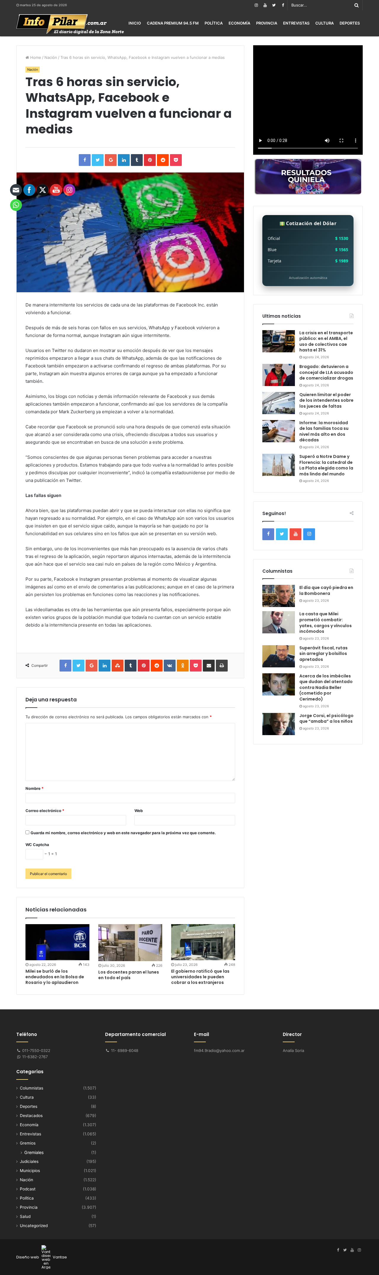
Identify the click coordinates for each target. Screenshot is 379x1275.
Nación (50, 57)
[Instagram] (256, 5)
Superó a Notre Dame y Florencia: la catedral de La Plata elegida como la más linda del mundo (326, 465)
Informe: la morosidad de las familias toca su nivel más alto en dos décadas (324, 431)
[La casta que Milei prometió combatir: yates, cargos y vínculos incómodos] (278, 622)
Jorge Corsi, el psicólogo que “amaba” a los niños (326, 718)
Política (214, 23)
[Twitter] (273, 5)
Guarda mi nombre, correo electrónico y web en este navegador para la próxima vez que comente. (123, 832)
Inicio (135, 23)
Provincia (266, 23)
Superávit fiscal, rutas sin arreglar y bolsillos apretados (323, 653)
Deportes (350, 23)
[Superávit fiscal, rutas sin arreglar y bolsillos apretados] (278, 656)
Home (35, 57)
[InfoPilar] (70, 24)
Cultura (324, 23)
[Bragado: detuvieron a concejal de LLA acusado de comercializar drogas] (278, 375)
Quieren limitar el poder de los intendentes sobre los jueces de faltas (326, 400)
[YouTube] (265, 5)
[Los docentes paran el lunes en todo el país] (130, 942)
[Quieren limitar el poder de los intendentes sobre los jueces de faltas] (278, 403)
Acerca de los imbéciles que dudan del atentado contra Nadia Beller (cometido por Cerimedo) (326, 687)
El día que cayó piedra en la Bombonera (326, 590)
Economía (239, 23)
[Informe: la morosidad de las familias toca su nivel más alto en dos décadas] (278, 431)
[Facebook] (282, 5)
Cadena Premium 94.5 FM (173, 23)
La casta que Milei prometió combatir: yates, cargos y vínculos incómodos (325, 622)
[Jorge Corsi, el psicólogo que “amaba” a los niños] (278, 724)
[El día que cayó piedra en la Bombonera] (278, 596)
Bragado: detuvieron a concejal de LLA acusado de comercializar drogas (326, 372)
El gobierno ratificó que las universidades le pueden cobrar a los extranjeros (200, 976)
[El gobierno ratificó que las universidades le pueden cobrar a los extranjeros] (203, 942)
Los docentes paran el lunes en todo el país (128, 975)
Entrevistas (296, 23)
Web (138, 810)
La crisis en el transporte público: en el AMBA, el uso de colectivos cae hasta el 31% (326, 341)
